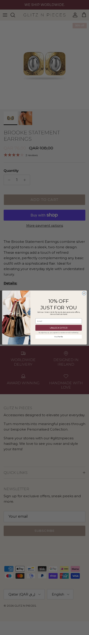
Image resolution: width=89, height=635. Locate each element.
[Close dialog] (84, 293)
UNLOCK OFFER (59, 327)
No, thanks (59, 337)
